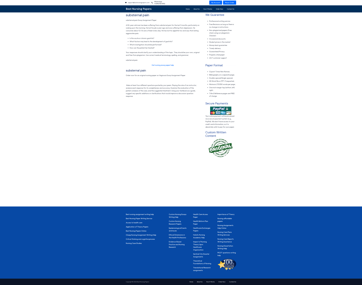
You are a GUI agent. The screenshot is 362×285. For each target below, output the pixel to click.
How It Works (207, 9)
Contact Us (230, 9)
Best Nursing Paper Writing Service (139, 218)
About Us (196, 9)
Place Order (229, 3)
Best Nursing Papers (138, 9)
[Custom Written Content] (220, 148)
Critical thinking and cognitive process (140, 239)
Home (188, 9)
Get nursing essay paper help (163, 65)
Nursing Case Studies (134, 243)
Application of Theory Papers (137, 227)
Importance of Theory (225, 214)
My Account (215, 3)
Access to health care (134, 223)
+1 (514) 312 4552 (159, 4)
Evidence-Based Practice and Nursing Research (177, 244)
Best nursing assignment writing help (140, 214)
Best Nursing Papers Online (136, 231)
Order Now (219, 9)
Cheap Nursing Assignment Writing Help (141, 235)
